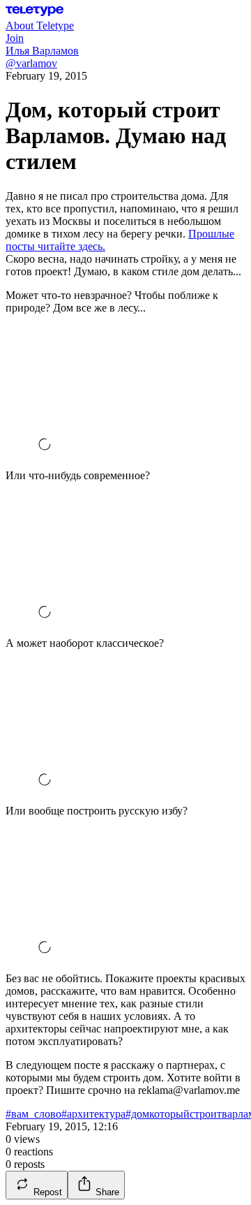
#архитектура (93, 1114)
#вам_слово (33, 1114)
